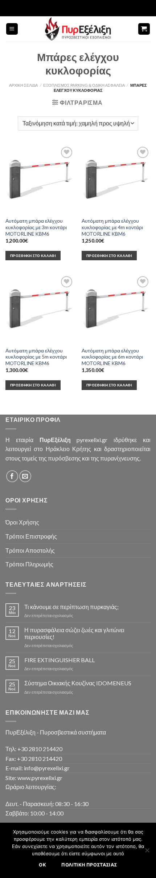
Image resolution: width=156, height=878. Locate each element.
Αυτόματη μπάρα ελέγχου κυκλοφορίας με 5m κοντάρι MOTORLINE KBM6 (36, 357)
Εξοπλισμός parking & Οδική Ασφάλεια (84, 85)
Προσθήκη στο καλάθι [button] (33, 255)
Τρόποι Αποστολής (30, 550)
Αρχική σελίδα (23, 85)
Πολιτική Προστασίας (89, 865)
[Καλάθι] (144, 29)
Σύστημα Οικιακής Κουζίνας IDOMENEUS (77, 683)
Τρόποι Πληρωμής (29, 564)
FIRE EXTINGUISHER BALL (59, 659)
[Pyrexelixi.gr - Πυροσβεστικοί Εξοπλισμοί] (78, 29)
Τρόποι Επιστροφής (31, 536)
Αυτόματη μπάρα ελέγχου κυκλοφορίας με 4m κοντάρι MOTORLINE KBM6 (112, 227)
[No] (147, 852)
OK (42, 865)
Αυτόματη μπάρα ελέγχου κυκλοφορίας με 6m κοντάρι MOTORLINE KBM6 (112, 357)
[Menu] (12, 29)
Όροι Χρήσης (22, 522)
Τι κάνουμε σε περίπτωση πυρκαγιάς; (71, 606)
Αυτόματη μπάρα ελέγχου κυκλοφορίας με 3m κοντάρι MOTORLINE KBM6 (36, 227)
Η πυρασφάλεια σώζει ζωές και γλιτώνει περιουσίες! (74, 633)
